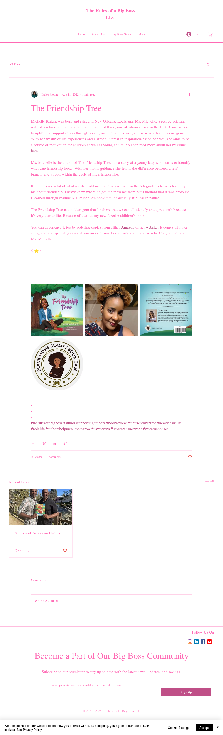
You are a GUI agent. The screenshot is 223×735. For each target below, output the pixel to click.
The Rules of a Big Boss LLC (110, 14)
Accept (204, 727)
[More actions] (189, 94)
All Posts (14, 64)
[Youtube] (209, 641)
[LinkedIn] (196, 641)
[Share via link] (65, 443)
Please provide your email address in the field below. (86, 684)
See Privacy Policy (29, 729)
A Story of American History (38, 532)
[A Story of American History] (40, 507)
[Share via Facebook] (33, 443)
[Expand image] (57, 310)
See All (209, 481)
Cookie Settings (178, 727)
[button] (210, 34)
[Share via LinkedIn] (54, 443)
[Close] (217, 728)
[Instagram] (190, 641)
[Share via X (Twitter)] (44, 443)
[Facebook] (203, 641)
